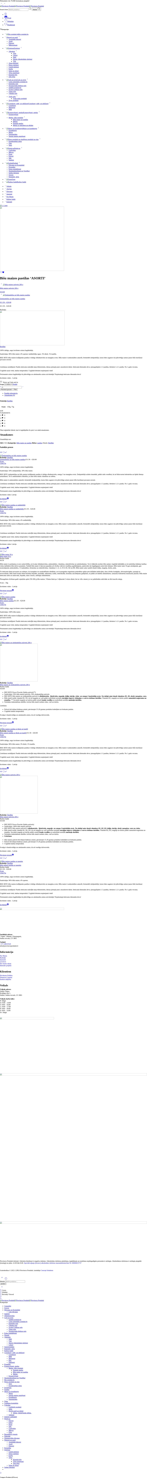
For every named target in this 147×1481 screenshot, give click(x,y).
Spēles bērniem (14, 173)
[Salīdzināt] (4, 454)
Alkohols (12, 51)
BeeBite (2, 347)
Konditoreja (13, 130)
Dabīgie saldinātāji (10, 1417)
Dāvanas (9, 191)
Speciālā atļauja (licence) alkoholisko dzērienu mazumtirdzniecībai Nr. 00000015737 (52, 1263)
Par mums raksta (5, 964)
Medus (15, 121)
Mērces (11, 152)
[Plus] (1, 387)
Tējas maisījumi (14, 73)
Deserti (6, 1335)
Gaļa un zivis (21, 80)
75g (4, 463)
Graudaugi (12, 105)
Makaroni (12, 107)
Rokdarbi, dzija (14, 177)
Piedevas (17, 148)
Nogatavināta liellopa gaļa (17, 86)
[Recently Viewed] (6, 1279)
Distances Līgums (6, 977)
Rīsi (10, 1360)
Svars (2, 384)
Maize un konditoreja (30, 128)
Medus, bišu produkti (16, 118)
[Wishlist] (2, 273)
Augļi (10, 41)
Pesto (10, 154)
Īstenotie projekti (5, 965)
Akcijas (9, 189)
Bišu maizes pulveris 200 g (9, 817)
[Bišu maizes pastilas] (73, 597)
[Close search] (2, 1288)
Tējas (10, 1458)
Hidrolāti (7, 1436)
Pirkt (15, 389)
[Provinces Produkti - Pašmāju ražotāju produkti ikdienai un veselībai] (22, 6)
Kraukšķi (7, 1364)
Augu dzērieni (13, 63)
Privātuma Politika (6, 975)
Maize (11, 132)
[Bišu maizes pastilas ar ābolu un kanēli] (73, 729)
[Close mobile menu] (1, 1298)
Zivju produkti (13, 100)
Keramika (12, 167)
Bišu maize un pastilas (20, 120)
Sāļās (10, 1409)
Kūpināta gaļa (13, 84)
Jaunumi (9, 194)
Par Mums (9, 197)
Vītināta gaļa (13, 93)
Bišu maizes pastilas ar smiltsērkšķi (12, 509)
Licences (3, 962)
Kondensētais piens (15, 141)
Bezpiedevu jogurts (10, 1434)
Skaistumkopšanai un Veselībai (19, 171)
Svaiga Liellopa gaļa (15, 89)
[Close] (1, 1290)
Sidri (14, 57)
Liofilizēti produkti (15, 1407)
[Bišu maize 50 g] (73, 555)
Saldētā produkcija (15, 88)
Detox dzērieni (14, 65)
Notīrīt (15, 384)
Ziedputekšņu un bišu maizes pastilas (13, 459)
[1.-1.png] (3, 205)
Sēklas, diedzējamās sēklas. (22, 1413)
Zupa (13, 179)
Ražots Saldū (21, 182)
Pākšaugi (12, 1362)
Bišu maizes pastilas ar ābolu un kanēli (13, 733)
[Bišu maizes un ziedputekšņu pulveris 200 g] (73, 662)
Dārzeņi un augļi (12, 37)
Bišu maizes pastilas (7, 601)
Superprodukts (9, 1347)
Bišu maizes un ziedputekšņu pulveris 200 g (15, 685)
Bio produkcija (23, 34)
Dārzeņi (11, 43)
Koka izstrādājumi (15, 169)
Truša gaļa (12, 97)
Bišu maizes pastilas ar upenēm (10, 865)
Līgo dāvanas (13, 1312)
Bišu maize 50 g (5, 556)
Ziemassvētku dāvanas (12, 1438)
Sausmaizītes (13, 134)
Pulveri (11, 156)
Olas (10, 143)
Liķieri (15, 55)
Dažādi (15, 163)
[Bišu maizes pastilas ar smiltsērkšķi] (73, 505)
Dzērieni (17, 48)
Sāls (10, 158)
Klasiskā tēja (13, 75)
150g (1, 463)
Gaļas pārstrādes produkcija (18, 82)
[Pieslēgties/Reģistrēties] (5, 14)
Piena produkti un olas (31, 139)
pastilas (39, 443)
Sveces (11, 175)
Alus (14, 53)
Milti (10, 109)
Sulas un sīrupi (14, 71)
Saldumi (11, 1415)
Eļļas (10, 1432)
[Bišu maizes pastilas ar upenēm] (73, 861)
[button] (7, 590)
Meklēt (35, 9)
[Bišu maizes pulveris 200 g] (1, 284)
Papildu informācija (11, 393)
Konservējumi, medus (30, 112)
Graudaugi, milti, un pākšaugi (38, 104)
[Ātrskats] (1, 454)
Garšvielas (12, 150)
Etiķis (10, 1423)
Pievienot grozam (6, 389)
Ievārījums (7, 1388)
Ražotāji (9, 202)
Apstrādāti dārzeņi (15, 39)
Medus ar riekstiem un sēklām (23, 125)
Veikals (8, 186)
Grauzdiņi (7, 1306)
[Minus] (23, 387)
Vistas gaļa (12, 91)
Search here (4, 9)
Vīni (14, 61)
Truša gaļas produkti (20, 98)
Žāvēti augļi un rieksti (16, 1411)
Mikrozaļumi (13, 45)
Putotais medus (18, 123)
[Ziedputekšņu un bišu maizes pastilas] (1, 295)
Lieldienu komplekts (11, 1403)
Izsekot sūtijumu (5, 979)
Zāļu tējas (12, 77)
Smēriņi (11, 160)
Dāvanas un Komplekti (16, 165)
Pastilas (6, 1390)
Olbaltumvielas (9, 1316)
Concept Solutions (47, 1270)
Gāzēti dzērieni (14, 67)
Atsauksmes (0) (9, 395)
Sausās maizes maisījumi (17, 136)
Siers (10, 145)
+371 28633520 (5, 944)
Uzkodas (7, 1405)
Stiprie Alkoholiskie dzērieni (22, 59)
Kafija (11, 69)
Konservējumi (13, 114)
